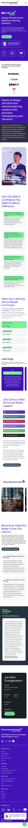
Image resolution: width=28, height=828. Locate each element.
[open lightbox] (14, 166)
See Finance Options (9, 711)
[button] (25, 3)
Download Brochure (14, 825)
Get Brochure (6, 36)
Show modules (6, 326)
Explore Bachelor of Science (11, 465)
